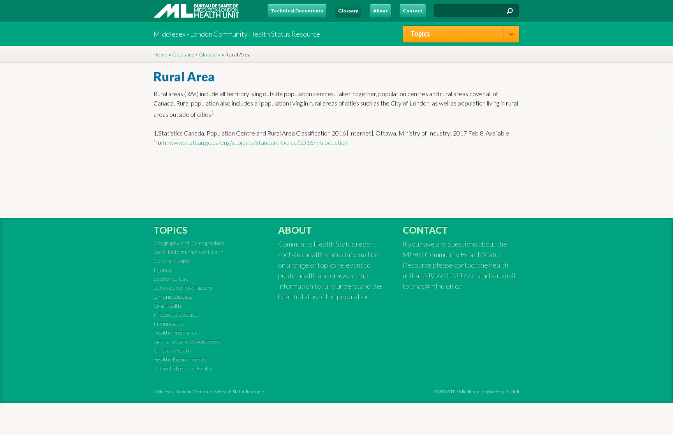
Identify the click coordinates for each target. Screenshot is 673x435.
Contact (413, 11)
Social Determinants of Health (188, 251)
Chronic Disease (173, 296)
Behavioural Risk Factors (183, 287)
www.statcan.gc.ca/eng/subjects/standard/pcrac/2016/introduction (258, 142)
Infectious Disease (175, 314)
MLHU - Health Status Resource (196, 11)
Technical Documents (297, 11)
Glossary (348, 11)
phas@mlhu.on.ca (436, 286)
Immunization (169, 323)
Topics (420, 34)
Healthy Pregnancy (175, 332)
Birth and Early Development (187, 341)
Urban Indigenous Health (182, 368)
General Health (171, 260)
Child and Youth (172, 350)
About (380, 11)
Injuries (162, 269)
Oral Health (167, 305)
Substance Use (170, 278)
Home (160, 54)
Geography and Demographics (188, 243)
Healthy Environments (179, 359)
